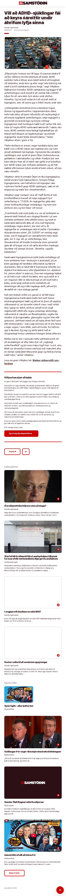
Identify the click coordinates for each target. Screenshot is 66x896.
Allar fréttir (14, 873)
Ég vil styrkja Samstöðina (21, 433)
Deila (12, 451)
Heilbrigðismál (11, 28)
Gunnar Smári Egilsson (21, 30)
